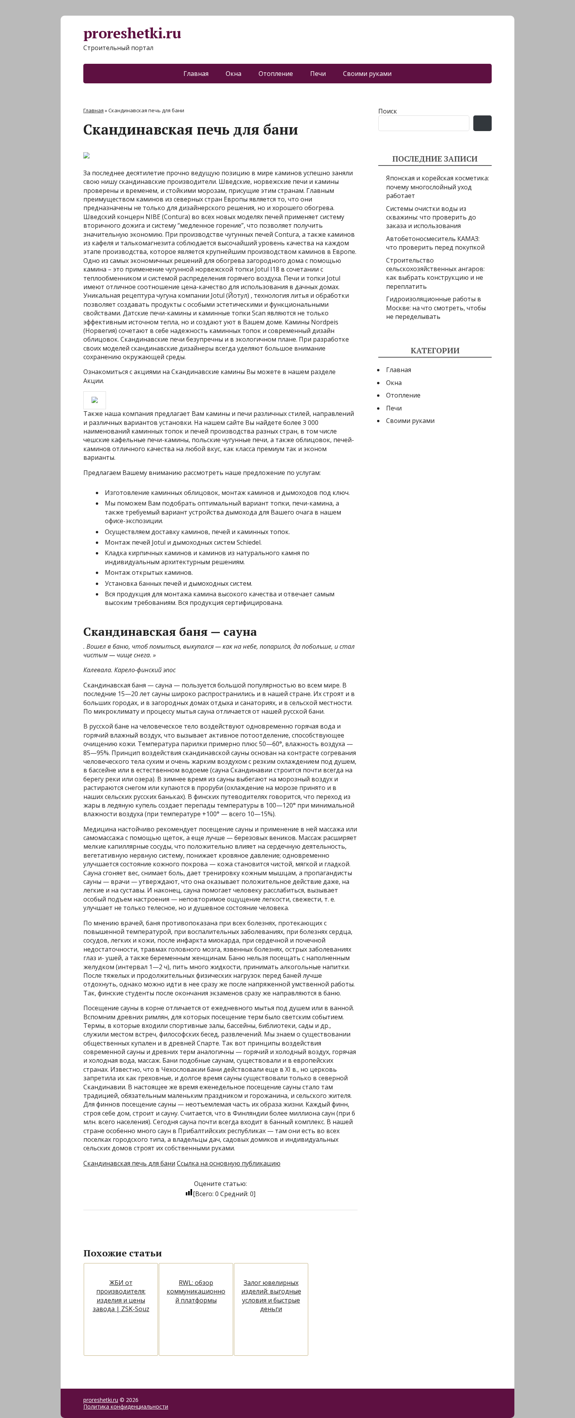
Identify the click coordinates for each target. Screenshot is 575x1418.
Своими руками (367, 73)
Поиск (387, 111)
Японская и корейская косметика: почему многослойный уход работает (437, 187)
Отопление (276, 73)
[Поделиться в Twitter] (169, 1236)
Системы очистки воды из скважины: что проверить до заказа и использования (431, 217)
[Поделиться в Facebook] (91, 1236)
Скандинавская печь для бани (129, 1163)
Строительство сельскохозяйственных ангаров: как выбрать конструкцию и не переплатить (435, 273)
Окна (233, 73)
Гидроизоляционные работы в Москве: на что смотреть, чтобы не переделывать (436, 308)
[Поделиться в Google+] (150, 1236)
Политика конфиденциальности (125, 1406)
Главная (195, 73)
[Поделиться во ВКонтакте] (111, 1236)
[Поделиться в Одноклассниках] (130, 1236)
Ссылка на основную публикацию (228, 1163)
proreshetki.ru (132, 33)
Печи (318, 73)
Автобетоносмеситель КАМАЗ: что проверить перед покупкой (435, 243)
